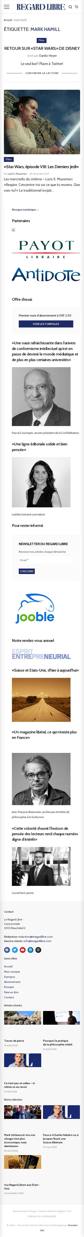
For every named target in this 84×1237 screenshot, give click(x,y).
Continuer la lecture (42, 73)
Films (42, 40)
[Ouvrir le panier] (76, 6)
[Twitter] (15, 950)
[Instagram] (38, 950)
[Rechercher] (70, 7)
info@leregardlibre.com (37, 941)
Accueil (8, 20)
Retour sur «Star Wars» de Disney (42, 48)
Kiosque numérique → (25, 209)
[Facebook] (7, 950)
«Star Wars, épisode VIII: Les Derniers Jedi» (41, 166)
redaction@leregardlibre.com (35, 936)
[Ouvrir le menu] (6, 7)
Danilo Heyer (48, 55)
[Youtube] (23, 950)
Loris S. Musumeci (17, 173)
